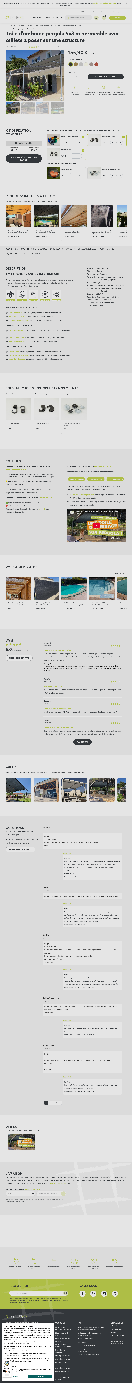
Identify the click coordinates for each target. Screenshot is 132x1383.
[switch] (7, 1375)
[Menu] (10, 1361)
